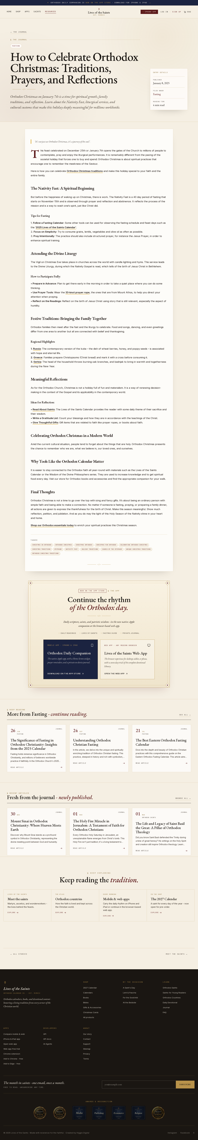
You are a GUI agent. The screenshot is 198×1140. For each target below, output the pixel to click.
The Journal (18, 32)
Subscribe (185, 1084)
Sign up (176, 12)
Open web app (10, 1044)
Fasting (16, 46)
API (44, 1034)
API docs (47, 1039)
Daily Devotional (170, 1002)
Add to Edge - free (11, 1063)
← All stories (18, 954)
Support (86, 1044)
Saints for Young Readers (174, 992)
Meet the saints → (177, 954)
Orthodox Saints (170, 988)
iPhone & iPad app (11, 1039)
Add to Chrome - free (13, 1059)
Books (86, 997)
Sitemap (86, 1049)
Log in (164, 12)
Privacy (86, 1054)
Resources (50, 11)
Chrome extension (11, 1054)
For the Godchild (130, 997)
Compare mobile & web (14, 1034)
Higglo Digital (83, 1133)
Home (9, 11)
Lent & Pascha (129, 992)
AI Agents (47, 1044)
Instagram (172, 1133)
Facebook (185, 1133)
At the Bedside (129, 1002)
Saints (37, 11)
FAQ (164, 1012)
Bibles (86, 1002)
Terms (86, 1059)
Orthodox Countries (172, 997)
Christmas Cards (90, 1012)
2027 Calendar (90, 988)
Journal (166, 1007)
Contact (86, 1039)
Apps (27, 11)
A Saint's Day (129, 988)
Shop (18, 11)
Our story (87, 1034)
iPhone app (149, 12)
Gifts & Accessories (92, 1007)
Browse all (183, 798)
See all (185, 715)
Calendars (88, 992)
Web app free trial (11, 1049)
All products (88, 1017)
